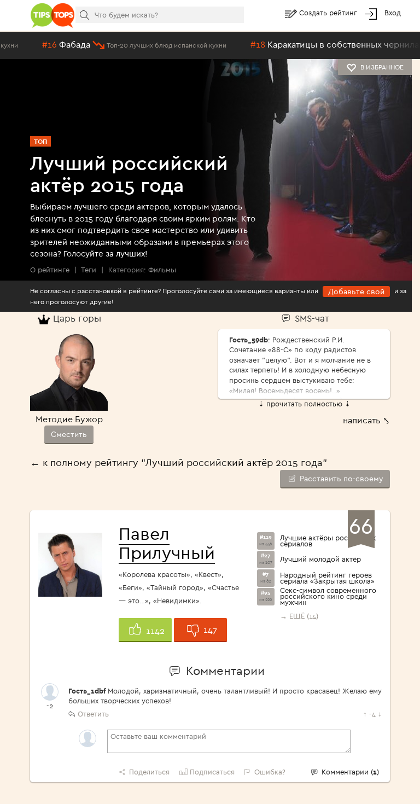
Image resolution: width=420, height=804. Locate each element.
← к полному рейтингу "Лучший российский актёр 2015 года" (178, 462)
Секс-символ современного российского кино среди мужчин (328, 596)
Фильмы (162, 269)
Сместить (69, 434)
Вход (392, 12)
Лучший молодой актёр (320, 559)
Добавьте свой (356, 291)
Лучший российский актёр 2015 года (129, 173)
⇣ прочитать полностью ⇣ (304, 403)
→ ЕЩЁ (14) (299, 615)
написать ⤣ (366, 420)
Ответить (93, 713)
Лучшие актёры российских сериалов (328, 541)
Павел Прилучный (167, 542)
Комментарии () (349, 771)
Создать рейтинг (329, 12)
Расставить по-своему (340, 478)
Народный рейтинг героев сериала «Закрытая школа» (327, 578)
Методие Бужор (69, 418)
